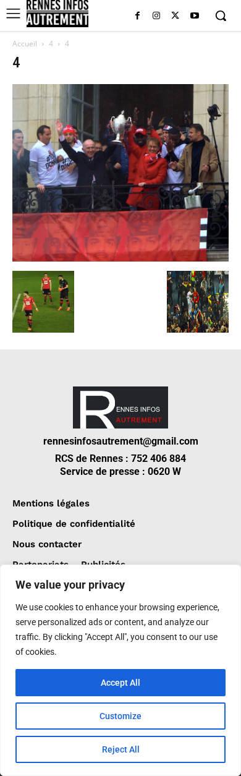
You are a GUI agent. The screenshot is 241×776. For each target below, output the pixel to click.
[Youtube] (194, 16)
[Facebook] (137, 16)
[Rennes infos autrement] (57, 13)
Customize (120, 716)
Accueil (24, 43)
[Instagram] (156, 16)
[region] (120, 670)
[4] (120, 258)
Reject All (121, 749)
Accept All (120, 683)
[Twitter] (175, 16)
